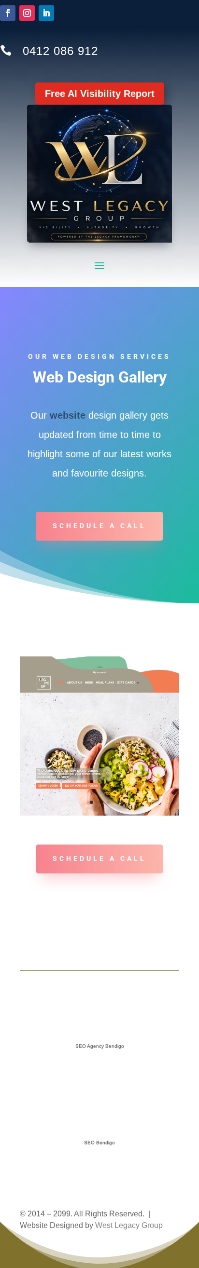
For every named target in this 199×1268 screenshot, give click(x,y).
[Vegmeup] (99, 813)
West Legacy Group (129, 1225)
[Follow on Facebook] (7, 13)
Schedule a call (99, 526)
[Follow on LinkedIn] (46, 13)
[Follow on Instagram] (27, 13)
